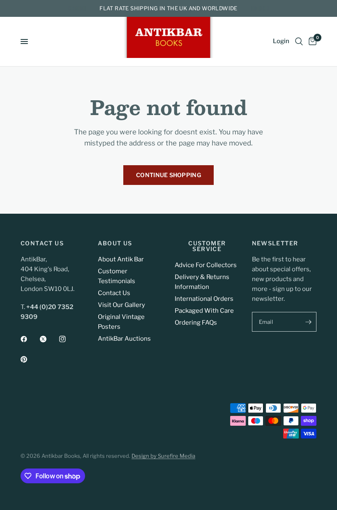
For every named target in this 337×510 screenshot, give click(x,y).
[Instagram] (68, 339)
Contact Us (114, 293)
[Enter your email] (308, 322)
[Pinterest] (30, 359)
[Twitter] (49, 339)
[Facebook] (30, 339)
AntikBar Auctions (124, 338)
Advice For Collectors (206, 265)
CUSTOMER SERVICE (207, 246)
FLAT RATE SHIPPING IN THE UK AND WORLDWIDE (168, 8)
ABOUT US (115, 243)
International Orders (204, 298)
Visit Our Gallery (121, 305)
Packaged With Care (204, 310)
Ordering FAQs (196, 322)
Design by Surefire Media (163, 455)
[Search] (299, 41)
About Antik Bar (121, 259)
